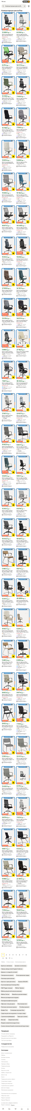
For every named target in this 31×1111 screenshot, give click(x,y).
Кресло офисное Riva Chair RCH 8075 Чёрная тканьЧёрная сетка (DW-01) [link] (23, 726)
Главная (3, 1109)
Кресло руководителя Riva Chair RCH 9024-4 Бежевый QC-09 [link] (7, 631)
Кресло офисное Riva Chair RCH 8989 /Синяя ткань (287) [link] (22, 195)
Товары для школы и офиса (8, 1079)
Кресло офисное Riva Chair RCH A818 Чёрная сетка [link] (22, 541)
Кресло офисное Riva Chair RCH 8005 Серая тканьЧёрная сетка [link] (7, 383)
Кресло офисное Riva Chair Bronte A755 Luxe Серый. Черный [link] (22, 416)
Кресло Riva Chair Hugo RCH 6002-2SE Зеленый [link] (8, 98)
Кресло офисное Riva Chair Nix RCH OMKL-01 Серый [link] (8, 759)
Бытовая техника (5, 1057)
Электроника (4, 1061)
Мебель (3, 1055)
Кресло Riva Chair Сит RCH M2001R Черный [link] (7, 726)
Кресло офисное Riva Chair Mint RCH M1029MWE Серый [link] (22, 511)
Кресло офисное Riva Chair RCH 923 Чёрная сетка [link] (7, 942)
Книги (2, 1077)
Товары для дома (5, 1066)
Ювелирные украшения (7, 1090)
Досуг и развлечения (6, 1053)
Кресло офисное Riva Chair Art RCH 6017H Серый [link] (7, 511)
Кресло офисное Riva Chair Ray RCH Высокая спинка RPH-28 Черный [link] (8, 130)
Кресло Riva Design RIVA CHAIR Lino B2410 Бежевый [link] (23, 352)
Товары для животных (6, 1083)
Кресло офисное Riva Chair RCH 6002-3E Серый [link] (22, 759)
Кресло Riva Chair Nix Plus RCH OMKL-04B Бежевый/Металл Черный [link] (7, 571)
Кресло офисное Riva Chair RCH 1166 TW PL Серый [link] (7, 851)
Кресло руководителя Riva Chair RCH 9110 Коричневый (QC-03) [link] (22, 321)
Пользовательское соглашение (9, 1093)
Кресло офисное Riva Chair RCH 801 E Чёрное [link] (22, 447)
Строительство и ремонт (7, 1085)
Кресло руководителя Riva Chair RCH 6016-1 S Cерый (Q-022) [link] (8, 447)
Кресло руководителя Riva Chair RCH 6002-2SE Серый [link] (7, 789)
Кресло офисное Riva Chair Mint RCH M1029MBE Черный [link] (22, 163)
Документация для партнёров (8, 1038)
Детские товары (5, 1087)
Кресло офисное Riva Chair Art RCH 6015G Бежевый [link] (7, 881)
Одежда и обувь (5, 1064)
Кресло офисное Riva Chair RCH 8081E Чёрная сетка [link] (8, 321)
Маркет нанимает (5, 1097)
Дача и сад (4, 1074)
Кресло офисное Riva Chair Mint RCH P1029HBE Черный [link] (22, 99)
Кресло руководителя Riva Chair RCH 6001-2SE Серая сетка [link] (8, 195)
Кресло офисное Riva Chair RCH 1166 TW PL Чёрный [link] (22, 478)
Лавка (9, 1109)
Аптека (3, 1068)
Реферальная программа (7, 1046)
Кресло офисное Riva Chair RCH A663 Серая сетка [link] (7, 259)
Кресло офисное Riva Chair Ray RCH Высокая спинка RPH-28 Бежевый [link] (23, 631)
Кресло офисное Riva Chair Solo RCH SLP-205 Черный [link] (22, 662)
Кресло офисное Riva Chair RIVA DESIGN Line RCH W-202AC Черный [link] (22, 912)
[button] (29, 6)
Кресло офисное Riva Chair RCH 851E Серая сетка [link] (22, 228)
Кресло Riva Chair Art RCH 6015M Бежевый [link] (7, 695)
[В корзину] (13, 28)
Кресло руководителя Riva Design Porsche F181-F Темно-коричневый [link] (23, 601)
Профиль (28, 1109)
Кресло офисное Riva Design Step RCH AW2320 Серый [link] (7, 416)
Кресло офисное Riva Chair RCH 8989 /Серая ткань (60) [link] (8, 478)
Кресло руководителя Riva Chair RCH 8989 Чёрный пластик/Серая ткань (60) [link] (22, 291)
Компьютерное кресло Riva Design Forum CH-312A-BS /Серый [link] (22, 259)
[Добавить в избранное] (13, 14)
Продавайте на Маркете (7, 1036)
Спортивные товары (6, 1081)
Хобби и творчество (6, 1072)
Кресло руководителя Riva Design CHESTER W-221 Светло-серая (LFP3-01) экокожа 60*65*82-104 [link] (23, 67)
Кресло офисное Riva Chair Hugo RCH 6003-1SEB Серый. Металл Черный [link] (22, 943)
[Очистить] (25, 6)
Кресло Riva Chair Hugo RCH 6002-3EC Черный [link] (22, 851)
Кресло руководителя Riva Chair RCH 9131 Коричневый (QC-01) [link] (22, 881)
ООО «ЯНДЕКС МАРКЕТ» (11, 1103)
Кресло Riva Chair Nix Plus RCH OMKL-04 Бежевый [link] (7, 662)
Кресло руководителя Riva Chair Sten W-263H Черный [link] (22, 571)
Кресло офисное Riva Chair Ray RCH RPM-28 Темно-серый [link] (7, 912)
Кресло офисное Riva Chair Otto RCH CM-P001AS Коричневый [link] (7, 291)
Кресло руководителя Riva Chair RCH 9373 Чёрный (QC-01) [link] (22, 383)
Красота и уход (5, 1070)
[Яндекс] (13, 1105)
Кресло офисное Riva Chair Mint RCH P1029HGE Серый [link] (22, 820)
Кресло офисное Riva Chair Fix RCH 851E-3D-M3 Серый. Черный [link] (7, 228)
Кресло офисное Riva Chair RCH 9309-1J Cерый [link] (22, 130)
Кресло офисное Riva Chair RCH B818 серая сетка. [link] (7, 541)
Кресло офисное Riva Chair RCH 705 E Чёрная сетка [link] (8, 820)
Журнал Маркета (5, 1100)
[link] (6, 966)
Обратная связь (5, 1095)
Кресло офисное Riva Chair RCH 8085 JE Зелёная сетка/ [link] (7, 67)
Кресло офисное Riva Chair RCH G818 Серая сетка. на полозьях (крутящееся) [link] (7, 601)
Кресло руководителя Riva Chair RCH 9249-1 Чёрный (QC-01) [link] (22, 695)
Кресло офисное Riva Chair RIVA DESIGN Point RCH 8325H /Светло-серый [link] (23, 35)
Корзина (22, 1109)
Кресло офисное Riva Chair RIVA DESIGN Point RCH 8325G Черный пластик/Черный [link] (23, 788)
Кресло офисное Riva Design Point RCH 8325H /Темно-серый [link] (8, 352)
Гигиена (3, 1059)
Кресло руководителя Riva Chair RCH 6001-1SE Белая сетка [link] (8, 163)
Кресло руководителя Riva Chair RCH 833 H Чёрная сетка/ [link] (7, 35)
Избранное (15, 1109)
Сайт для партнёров (6, 1040)
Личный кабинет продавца (8, 1033)
